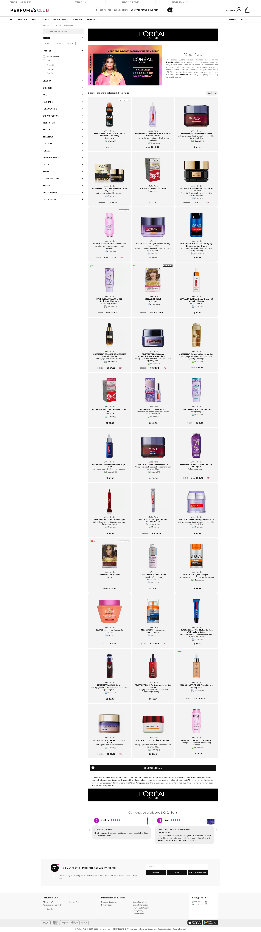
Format (47, 150)
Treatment (49, 136)
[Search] (169, 9)
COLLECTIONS (49, 199)
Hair (48, 61)
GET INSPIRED (105, 10)
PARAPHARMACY (60, 19)
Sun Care (51, 73)
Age (45, 95)
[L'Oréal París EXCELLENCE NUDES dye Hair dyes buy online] (109, 583)
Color (46, 164)
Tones (46, 171)
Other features (51, 178)
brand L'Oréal (172, 62)
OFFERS (232, 19)
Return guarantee (180, 2)
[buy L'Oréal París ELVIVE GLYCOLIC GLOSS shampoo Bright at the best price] (196, 724)
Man (47, 43)
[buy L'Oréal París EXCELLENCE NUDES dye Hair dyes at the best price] (109, 558)
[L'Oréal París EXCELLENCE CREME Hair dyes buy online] (153, 307)
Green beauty (50, 192)
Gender (46, 38)
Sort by (211, 93)
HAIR (34, 19)
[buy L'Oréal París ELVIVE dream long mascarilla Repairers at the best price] (109, 613)
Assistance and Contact (20, 2)
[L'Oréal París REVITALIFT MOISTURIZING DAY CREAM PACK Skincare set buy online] (109, 418)
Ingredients (49, 122)
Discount (48, 81)
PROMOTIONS (122, 10)
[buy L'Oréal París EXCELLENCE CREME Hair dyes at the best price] (153, 282)
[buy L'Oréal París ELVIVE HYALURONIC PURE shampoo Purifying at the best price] (196, 393)
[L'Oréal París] (153, 35)
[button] (90, 834)
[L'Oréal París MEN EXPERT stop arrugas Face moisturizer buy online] (153, 638)
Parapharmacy (51, 157)
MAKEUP (45, 19)
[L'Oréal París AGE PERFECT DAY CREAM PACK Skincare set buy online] (153, 197)
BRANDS (245, 19)
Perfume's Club (48, 25)
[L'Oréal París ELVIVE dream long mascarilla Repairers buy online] (109, 638)
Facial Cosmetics (53, 56)
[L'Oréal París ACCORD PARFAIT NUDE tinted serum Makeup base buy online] (196, 693)
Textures (48, 130)
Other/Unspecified (197, 877)
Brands (58, 25)
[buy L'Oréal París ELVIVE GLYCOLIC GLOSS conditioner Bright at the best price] (109, 227)
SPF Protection (51, 116)
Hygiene (50, 69)
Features (47, 144)
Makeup (50, 65)
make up (184, 74)
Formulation (50, 108)
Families (47, 50)
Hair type (48, 102)
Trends (46, 185)
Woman (70, 43)
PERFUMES (92, 19)
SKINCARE (22, 19)
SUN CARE (77, 19)
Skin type (47, 88)
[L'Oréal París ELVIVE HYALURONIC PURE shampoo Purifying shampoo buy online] (196, 418)
